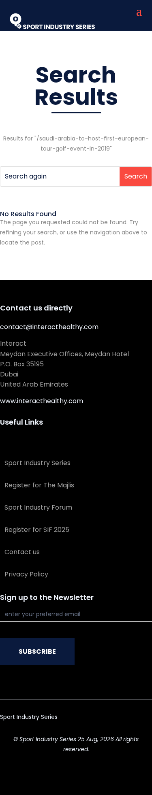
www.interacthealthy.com (41, 401)
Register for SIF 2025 (36, 529)
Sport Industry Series (37, 463)
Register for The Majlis (39, 485)
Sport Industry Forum (38, 507)
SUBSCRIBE (37, 651)
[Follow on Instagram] (92, 773)
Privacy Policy (26, 574)
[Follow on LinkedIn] (76, 773)
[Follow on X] (60, 773)
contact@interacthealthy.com (49, 327)
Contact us (22, 552)
